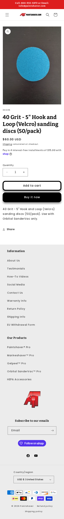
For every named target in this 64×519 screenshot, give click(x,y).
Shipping (7, 144)
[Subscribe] (52, 430)
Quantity (8, 165)
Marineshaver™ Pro (20, 355)
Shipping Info (16, 317)
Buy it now (32, 197)
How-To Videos (18, 276)
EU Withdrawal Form (21, 325)
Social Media (16, 284)
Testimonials (16, 268)
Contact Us (15, 293)
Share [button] (11, 229)
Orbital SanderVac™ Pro (24, 371)
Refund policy (45, 506)
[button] (7, 15)
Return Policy (16, 309)
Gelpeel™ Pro (16, 363)
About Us (13, 260)
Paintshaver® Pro (19, 347)
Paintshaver (27, 505)
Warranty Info (17, 301)
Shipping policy (34, 511)
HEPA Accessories (19, 379)
